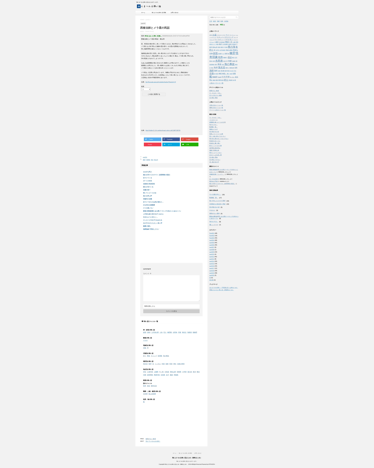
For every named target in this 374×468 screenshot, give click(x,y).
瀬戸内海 (227, 71)
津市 (215, 64)
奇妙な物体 (229, 50)
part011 (145, 157)
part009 (211, 252)
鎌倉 (171, 375)
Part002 (211, 235)
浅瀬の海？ (146, 190)
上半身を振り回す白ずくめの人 (153, 214)
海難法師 (231, 67)
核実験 (160, 356)
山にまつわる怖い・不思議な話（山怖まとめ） (223, 287)
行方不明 (226, 77)
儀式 (220, 44)
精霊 (231, 73)
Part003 (211, 238)
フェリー (235, 39)
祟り (228, 73)
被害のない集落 (151, 439)
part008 (211, 249)
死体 (210, 61)
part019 (211, 273)
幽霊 (144, 160)
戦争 (144, 386)
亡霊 (230, 42)
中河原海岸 (222, 42)
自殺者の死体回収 (149, 184)
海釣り (227, 67)
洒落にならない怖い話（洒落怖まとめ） (221, 290)
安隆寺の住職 (147, 199)
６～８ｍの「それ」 (215, 93)
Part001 (211, 233)
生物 (211, 73)
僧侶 (217, 44)
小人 (223, 53)
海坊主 (184, 332)
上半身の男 (155, 332)
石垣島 (163, 375)
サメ (227, 35)
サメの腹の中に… (215, 194)
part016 (211, 266)
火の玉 (231, 71)
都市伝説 (154, 386)
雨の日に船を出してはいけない (218, 138)
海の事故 (166, 356)
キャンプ (154, 356)
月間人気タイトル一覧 (216, 105)
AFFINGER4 (211, 464)
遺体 (216, 80)
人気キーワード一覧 (216, 83)
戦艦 (224, 57)
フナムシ (211, 42)
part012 (211, 259)
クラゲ (224, 35)
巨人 (165, 332)
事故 (148, 356)
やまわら (212, 210)
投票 (142, 86)
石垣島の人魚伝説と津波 (217, 204)
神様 (220, 73)
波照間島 (150, 375)
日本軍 (145, 394)
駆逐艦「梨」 (213, 127)
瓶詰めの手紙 (213, 181)
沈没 (224, 61)
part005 (211, 242)
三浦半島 (150, 372)
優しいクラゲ (213, 225)
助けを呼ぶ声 (147, 196)
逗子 (167, 375)
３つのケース (213, 120)
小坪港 (184, 372)
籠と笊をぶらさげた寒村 (217, 201)
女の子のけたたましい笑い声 (152, 223)
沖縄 (144, 375)
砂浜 (217, 73)
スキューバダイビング (225, 37)
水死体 (175, 332)
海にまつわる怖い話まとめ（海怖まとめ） (187, 458)
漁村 (216, 71)
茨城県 (219, 77)
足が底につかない (214, 159)
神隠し (224, 73)
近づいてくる (147, 178)
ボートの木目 (147, 181)
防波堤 (231, 80)
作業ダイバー (212, 44)
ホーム (143, 12)
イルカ (145, 340)
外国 (163, 364)
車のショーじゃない (215, 152)
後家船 (148, 160)
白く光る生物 (213, 179)
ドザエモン (228, 40)
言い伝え (232, 77)
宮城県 (220, 53)
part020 (211, 275)
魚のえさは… (213, 124)
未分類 (211, 280)
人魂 (234, 42)
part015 (211, 263)
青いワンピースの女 (149, 193)
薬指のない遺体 (214, 213)
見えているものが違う (153, 441)
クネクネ (219, 35)
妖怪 (144, 332)
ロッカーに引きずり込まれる (152, 220)
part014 (211, 261)
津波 (144, 348)
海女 (212, 67)
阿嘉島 (176, 375)
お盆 (214, 35)
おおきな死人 (147, 172)
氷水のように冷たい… (150, 217)
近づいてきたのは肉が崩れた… (153, 202)
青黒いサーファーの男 (216, 134)
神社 (174, 364)
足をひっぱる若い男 (215, 155)
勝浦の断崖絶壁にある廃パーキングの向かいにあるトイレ (162, 211)
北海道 (167, 372)
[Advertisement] (157, 112)
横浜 (198, 372)
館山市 (156, 160)
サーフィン (232, 35)
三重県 (156, 372)
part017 (211, 268)
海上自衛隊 (152, 394)
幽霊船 (169, 332)
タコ (235, 37)
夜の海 (231, 46)
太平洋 (217, 50)
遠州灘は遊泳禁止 (214, 148)
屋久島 (189, 372)
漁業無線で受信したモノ (151, 229)
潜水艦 (222, 71)
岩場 (226, 53)
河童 (179, 332)
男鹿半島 (157, 375)
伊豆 (144, 372)
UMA (148, 332)
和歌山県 (173, 372)
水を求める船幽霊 (149, 205)
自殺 (234, 74)
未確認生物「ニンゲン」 (216, 174)
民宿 (170, 364)
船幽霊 (195, 332)
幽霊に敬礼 (146, 226)
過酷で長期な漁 (214, 150)
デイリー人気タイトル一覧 (217, 110)
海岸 (150, 364)
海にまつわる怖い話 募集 (159, 12)
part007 (211, 247)
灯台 (235, 71)
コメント (147, 273)
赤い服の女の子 (214, 162)
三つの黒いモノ (148, 208)
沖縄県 (234, 61)
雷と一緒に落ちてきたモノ (217, 136)
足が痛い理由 (213, 97)
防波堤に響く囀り (214, 143)
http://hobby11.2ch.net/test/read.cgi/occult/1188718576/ (163, 130)
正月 (210, 21)
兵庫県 (230, 44)
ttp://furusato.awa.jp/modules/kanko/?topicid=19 (161, 82)
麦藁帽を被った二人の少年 (217, 122)
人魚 (161, 332)
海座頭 (189, 332)
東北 (233, 57)
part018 (211, 270)
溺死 (235, 67)
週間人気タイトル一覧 (216, 107)
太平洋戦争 (222, 50)
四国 (219, 47)
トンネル (158, 364)
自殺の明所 (181, 364)
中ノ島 (161, 372)
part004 (211, 240)
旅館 (167, 364)
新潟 (194, 372)
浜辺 (223, 64)
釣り (144, 356)
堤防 (222, 47)
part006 (211, 245)
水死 (213, 61)
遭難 (214, 80)
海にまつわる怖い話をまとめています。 (187, 461)
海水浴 (145, 364)
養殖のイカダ (213, 129)
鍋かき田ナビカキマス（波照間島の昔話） (157, 175)
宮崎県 (179, 372)
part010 (211, 254)
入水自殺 (225, 44)
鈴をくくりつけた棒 (215, 145)
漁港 (219, 71)
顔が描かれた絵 (214, 131)
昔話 (152, 160)
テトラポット (219, 39)
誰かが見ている (148, 187)
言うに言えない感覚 (215, 95)
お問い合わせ (174, 12)
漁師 (211, 70)
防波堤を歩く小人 (214, 141)
